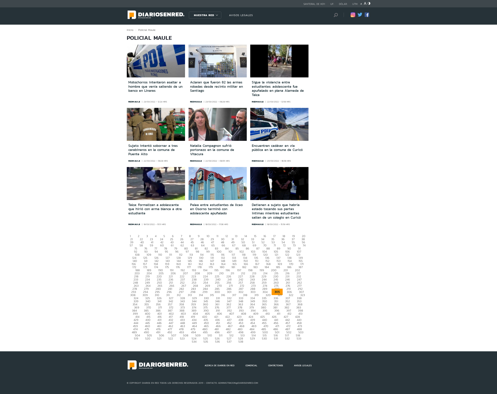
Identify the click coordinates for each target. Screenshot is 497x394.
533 (299, 338)
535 (205, 341)
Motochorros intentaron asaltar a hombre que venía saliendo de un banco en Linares (155, 86)
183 (255, 267)
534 (194, 341)
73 (294, 245)
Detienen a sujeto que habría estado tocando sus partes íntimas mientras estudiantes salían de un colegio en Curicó (276, 211)
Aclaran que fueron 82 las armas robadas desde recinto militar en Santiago (216, 86)
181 (233, 267)
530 (264, 338)
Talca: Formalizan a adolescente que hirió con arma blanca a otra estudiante (155, 209)
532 (287, 338)
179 (211, 267)
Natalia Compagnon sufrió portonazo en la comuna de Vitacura (212, 150)
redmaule (134, 101)
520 (147, 338)
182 (244, 267)
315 (212, 295)
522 (170, 338)
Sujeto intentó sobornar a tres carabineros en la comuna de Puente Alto (153, 150)
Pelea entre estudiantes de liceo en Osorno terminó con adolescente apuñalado (216, 209)
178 (200, 267)
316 (223, 295)
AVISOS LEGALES (241, 15)
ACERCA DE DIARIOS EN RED (220, 365)
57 (131, 245)
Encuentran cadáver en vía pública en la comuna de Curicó (277, 147)
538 (240, 341)
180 (222, 267)
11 (217, 236)
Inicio (130, 30)
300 (217, 292)
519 (136, 338)
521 (159, 338)
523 (182, 338)
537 (229, 341)
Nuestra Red (204, 15)
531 (276, 338)
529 (252, 338)
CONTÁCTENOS (275, 365)
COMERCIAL (251, 365)
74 (304, 245)
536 (217, 341)
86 (247, 248)
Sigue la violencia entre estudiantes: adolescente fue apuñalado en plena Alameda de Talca (278, 88)
